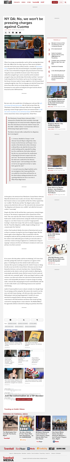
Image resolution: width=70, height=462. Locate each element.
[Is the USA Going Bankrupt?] (57, 226)
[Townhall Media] (8, 459)
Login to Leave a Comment (24, 399)
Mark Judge (50, 106)
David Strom (51, 129)
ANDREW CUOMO (12, 323)
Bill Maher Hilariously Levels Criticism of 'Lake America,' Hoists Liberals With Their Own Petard (42, 435)
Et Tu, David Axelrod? (57, 49)
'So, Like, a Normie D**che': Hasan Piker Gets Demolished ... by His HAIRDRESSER (26, 434)
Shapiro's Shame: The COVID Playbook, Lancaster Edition (55, 125)
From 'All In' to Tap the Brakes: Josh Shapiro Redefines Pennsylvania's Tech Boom (56, 190)
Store (29, 2)
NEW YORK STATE (9, 326)
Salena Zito (50, 194)
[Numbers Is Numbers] (57, 161)
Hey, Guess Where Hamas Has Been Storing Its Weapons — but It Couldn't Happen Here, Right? (59, 435)
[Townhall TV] (37, 2)
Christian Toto (51, 263)
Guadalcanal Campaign (57, 66)
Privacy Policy (42, 453)
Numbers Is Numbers (55, 168)
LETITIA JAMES (33, 323)
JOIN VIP (55, 2)
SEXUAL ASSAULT (19, 326)
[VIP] (43, 2)
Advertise (29, 453)
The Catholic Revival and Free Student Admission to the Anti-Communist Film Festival (56, 102)
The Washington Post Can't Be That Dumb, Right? (9, 433)
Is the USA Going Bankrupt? (58, 70)
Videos (23, 2)
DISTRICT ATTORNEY (23, 323)
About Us (11, 453)
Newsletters (24, 453)
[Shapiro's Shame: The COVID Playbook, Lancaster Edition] (57, 116)
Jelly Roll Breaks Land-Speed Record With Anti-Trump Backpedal (56, 259)
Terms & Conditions (35, 453)
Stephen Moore (51, 237)
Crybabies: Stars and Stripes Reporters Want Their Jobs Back (59, 62)
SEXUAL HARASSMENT (30, 326)
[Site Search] (65, 2)
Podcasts (17, 2)
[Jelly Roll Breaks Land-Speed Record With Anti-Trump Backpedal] (57, 250)
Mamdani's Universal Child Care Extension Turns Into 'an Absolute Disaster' (58, 44)
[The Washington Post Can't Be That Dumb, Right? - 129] (10, 423)
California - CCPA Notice (56, 453)
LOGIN (60, 2)
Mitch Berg (50, 170)
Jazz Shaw (7, 29)
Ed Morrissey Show (17, 453)
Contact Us (48, 453)
